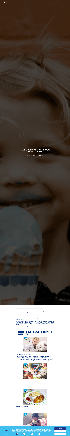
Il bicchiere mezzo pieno (24, 308)
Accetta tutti (60, 428)
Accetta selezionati (60, 431)
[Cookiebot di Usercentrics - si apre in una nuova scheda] (6, 434)
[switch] (24, 434)
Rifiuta (60, 433)
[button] (22, 2)
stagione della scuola (41, 317)
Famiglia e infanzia (40, 155)
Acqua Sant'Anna (18, 308)
